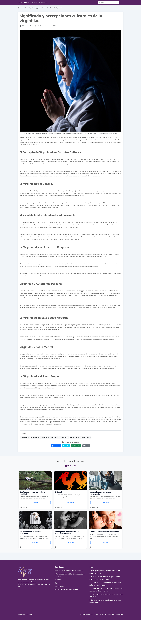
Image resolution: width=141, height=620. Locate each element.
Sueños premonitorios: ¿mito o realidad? (32, 493)
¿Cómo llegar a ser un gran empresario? (101, 493)
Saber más (35, 503)
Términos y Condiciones (115, 614)
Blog (35, 2)
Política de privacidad (86, 614)
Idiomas (44, 2)
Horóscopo (59, 580)
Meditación (59, 586)
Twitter (66, 446)
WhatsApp (77, 446)
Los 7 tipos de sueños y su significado (69, 571)
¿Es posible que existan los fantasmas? (30, 532)
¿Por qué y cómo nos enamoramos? (104, 531)
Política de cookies (100, 614)
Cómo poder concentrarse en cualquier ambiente (67, 532)
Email (87, 446)
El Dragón (59, 492)
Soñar (20, 2)
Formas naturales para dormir (66, 589)
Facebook (56, 446)
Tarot (57, 583)
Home (28, 2)
